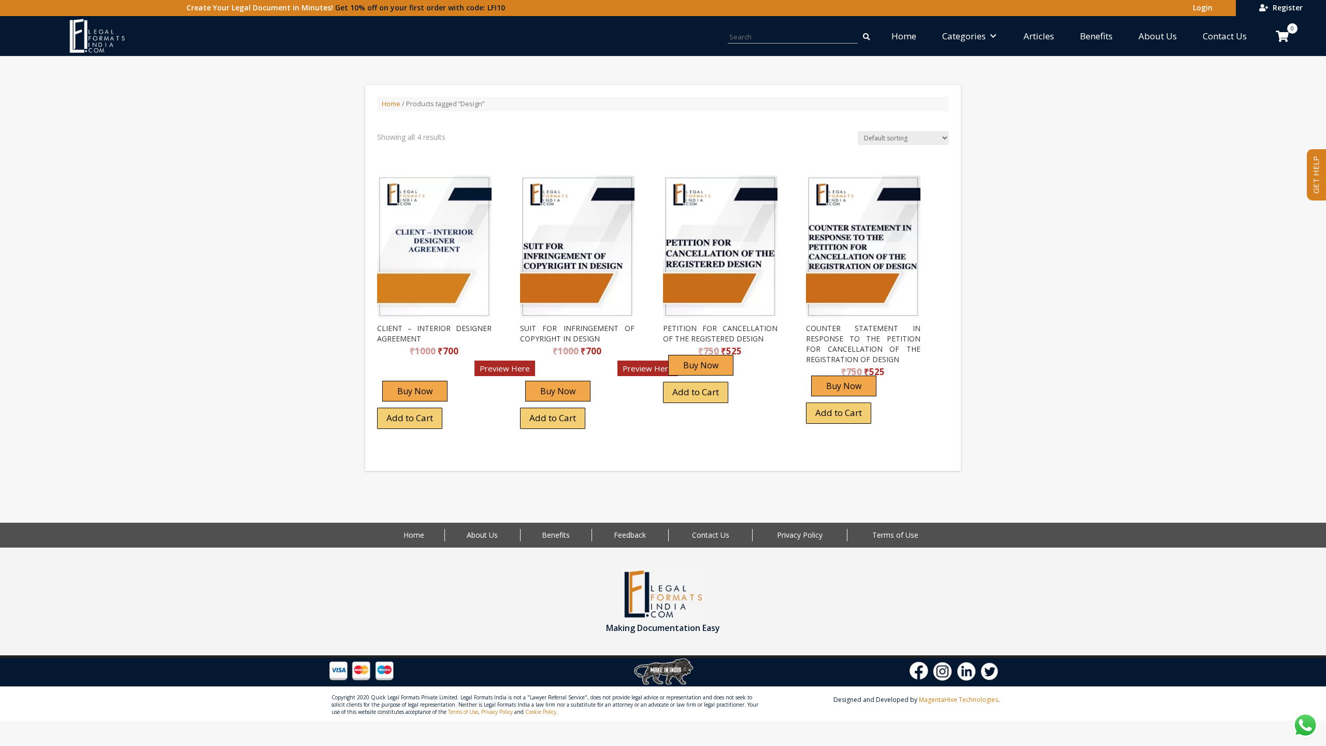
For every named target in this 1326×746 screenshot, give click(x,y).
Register (1286, 7)
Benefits (1096, 36)
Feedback (630, 535)
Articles (1039, 36)
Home (903, 36)
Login (1201, 7)
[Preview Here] (407, 372)
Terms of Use (895, 535)
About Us (1157, 36)
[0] (1282, 36)
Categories (964, 36)
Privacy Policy (800, 535)
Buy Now (415, 391)
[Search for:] (865, 36)
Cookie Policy (540, 711)
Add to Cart (409, 418)
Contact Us (1225, 36)
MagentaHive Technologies (958, 699)
